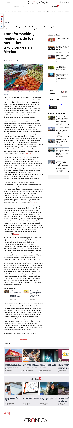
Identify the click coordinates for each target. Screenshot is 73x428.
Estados (32, 11)
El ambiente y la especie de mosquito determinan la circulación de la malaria (35, 293)
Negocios (38, 11)
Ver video (28, 153)
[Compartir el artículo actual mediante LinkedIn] (1, 26)
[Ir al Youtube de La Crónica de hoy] (69, 2)
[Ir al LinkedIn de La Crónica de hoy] (64, 2)
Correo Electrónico (54, 99)
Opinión (26, 11)
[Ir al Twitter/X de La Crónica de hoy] (66, 2)
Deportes (53, 11)
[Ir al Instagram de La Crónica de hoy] (62, 2)
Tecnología (46, 11)
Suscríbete (53, 107)
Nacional (6, 11)
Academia (60, 11)
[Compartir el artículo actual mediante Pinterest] (1, 21)
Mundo (20, 11)
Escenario (67, 11)
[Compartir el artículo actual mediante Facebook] (1, 19)
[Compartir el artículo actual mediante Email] (1, 16)
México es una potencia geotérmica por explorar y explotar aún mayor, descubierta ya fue (16, 293)
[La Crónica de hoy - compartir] (21, 299)
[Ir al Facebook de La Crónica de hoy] (60, 2)
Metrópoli (13, 11)
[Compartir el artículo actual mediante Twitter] (1, 24)
